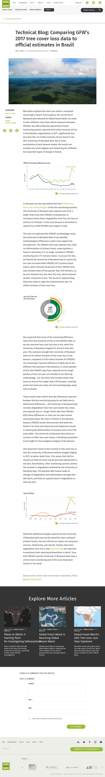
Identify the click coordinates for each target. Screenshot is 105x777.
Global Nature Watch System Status (93, 774)
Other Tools (58, 3)
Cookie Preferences (56, 774)
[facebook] (17, 131)
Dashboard (23, 3)
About (40, 3)
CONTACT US (6, 748)
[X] (11, 131)
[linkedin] (78, 742)
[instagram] (4, 131)
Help (31, 3)
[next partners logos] (102, 768)
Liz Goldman (29, 51)
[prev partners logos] (23, 768)
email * (30, 699)
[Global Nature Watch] (6, 766)
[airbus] (52, 767)
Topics (21, 742)
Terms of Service (68, 774)
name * (30, 708)
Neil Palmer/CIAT (33, 579)
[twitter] (84, 742)
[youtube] (101, 742)
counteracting (56, 549)
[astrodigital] (92, 767)
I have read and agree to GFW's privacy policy (47, 718)
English (78, 3)
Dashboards (11, 742)
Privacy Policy (78, 774)
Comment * (31, 683)
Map (14, 3)
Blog (48, 3)
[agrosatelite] (72, 767)
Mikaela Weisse (43, 51)
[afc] (32, 767)
